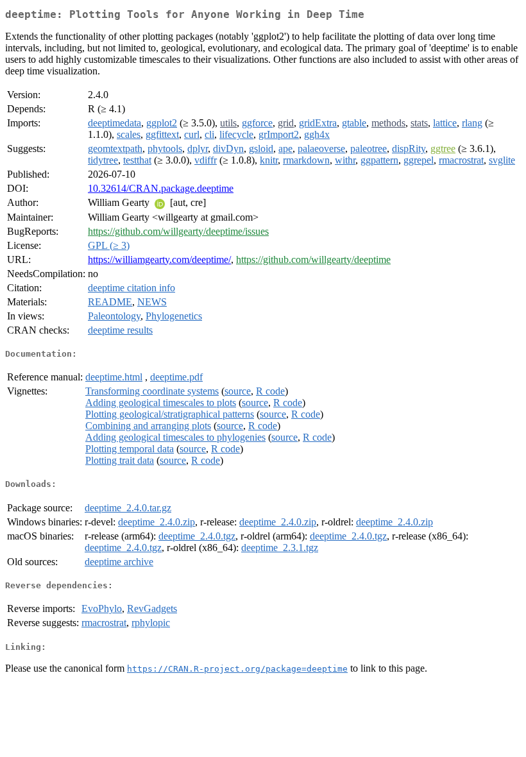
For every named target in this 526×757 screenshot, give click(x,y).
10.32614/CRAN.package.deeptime (160, 188)
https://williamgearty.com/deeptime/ (159, 259)
